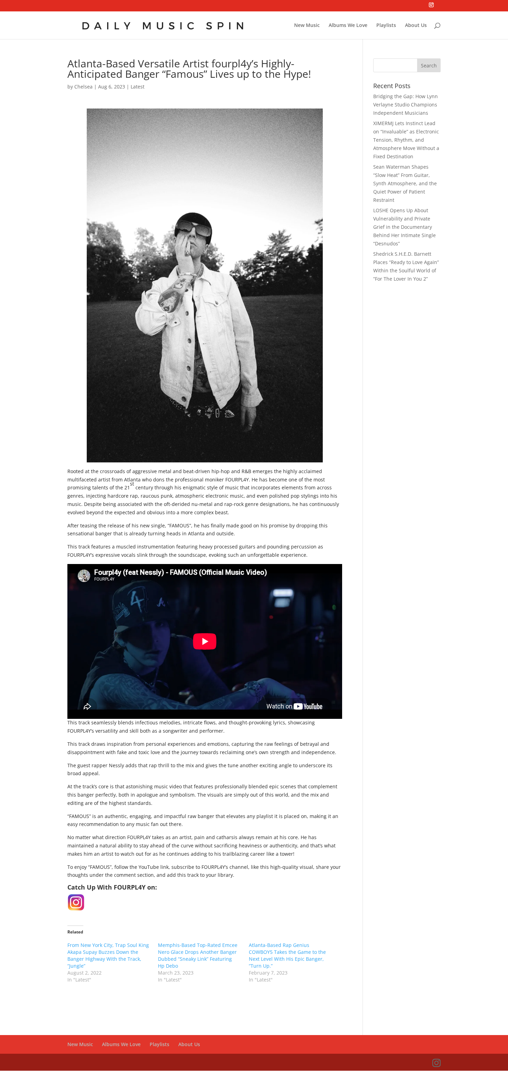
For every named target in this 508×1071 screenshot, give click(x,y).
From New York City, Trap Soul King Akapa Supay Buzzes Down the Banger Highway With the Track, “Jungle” (108, 955)
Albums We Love (348, 25)
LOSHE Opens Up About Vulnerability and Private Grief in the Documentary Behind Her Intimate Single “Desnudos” (404, 226)
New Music (307, 25)
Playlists (386, 25)
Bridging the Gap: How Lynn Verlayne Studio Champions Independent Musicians (405, 104)
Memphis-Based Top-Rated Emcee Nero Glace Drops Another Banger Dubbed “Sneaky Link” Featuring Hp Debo (197, 955)
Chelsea (83, 86)
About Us (416, 25)
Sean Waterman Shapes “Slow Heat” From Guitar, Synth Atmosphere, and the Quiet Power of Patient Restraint (405, 183)
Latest (137, 86)
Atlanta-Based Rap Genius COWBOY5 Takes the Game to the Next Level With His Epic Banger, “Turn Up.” (287, 955)
